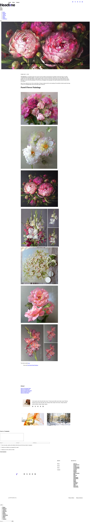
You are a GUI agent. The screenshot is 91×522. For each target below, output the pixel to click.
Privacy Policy (71, 497)
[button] (1, 7)
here (29, 363)
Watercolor (75, 485)
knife (74, 474)
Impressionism (76, 473)
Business (4, 13)
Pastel (45, 58)
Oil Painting (75, 478)
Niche (3, 16)
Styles (13, 2)
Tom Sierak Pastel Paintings (32, 365)
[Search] (12, 521)
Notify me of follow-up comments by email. (10, 447)
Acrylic (74, 465)
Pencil (74, 480)
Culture (3, 14)
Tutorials (75, 483)
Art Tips (75, 468)
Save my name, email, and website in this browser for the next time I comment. (16, 445)
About (9, 2)
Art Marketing (76, 466)
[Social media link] (72, 1)
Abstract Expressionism (76, 464)
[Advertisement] (45, 375)
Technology (4, 18)
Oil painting (75, 477)
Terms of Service (79, 497)
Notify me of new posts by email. (7, 449)
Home (3, 12)
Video (74, 484)
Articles (75, 470)
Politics (3, 17)
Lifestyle (4, 15)
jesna (49, 67)
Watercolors (75, 486)
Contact (17, 2)
